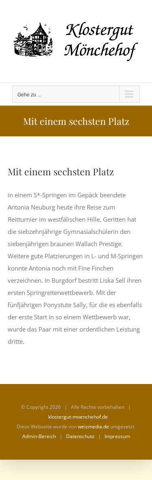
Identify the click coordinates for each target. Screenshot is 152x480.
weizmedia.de (93, 426)
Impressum (117, 436)
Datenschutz (80, 436)
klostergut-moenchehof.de (78, 416)
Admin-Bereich (39, 436)
